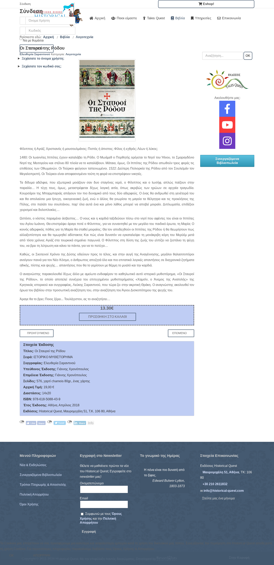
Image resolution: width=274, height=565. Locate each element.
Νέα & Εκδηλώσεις (33, 465)
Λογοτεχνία (73, 54)
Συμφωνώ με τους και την (101, 518)
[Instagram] (227, 143)
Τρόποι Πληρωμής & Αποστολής (43, 484)
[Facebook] (227, 111)
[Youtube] (227, 127)
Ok (11, 555)
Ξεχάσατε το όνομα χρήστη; (43, 58)
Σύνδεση (36, 48)
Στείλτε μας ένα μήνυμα (218, 498)
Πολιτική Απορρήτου (34, 494)
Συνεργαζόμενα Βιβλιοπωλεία (227, 161)
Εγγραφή (89, 531)
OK (248, 55)
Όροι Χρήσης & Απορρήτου (137, 562)
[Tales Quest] (227, 79)
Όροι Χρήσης (29, 504)
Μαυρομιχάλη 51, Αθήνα (221, 472)
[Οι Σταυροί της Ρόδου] (107, 100)
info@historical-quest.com (224, 490)
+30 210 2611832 (215, 484)
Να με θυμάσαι (33, 40)
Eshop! (208, 4)
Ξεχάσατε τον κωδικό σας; (41, 66)
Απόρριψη (41, 555)
